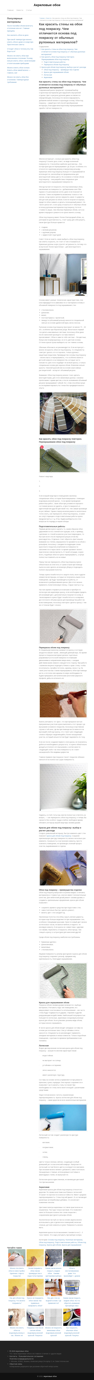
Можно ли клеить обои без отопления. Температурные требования (18, 79)
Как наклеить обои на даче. (18, 35)
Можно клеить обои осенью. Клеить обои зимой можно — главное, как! (18, 70)
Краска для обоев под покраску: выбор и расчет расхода (63, 67)
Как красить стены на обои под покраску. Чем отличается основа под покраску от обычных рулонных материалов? (63, 51)
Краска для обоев (54, 1245)
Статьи (29, 10)
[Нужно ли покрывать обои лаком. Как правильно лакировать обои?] (35, 1295)
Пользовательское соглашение (31, 1356)
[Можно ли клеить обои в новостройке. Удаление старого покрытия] (16, 1266)
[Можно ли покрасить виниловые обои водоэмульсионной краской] (53, 1325)
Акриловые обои (47, 5)
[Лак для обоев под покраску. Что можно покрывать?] (16, 1295)
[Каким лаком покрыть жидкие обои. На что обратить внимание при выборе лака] (71, 1295)
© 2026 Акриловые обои (19, 1351)
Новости (19, 10)
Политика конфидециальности (21, 1359)
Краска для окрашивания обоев (56, 72)
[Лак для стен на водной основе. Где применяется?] (53, 1295)
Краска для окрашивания (71, 1245)
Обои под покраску (46, 1242)
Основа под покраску (56, 1240)
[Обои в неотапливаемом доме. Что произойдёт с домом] (71, 1266)
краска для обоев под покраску (59, 836)
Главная (10, 10)
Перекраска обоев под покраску (56, 64)
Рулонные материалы (74, 1240)
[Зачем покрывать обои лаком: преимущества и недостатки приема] (35, 1266)
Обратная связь (16, 1364)
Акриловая (48, 77)
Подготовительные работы (54, 62)
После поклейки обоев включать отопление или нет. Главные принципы (20, 28)
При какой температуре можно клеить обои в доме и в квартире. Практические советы (20, 42)
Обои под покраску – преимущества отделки (61, 70)
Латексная (48, 75)
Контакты (13, 1356)
